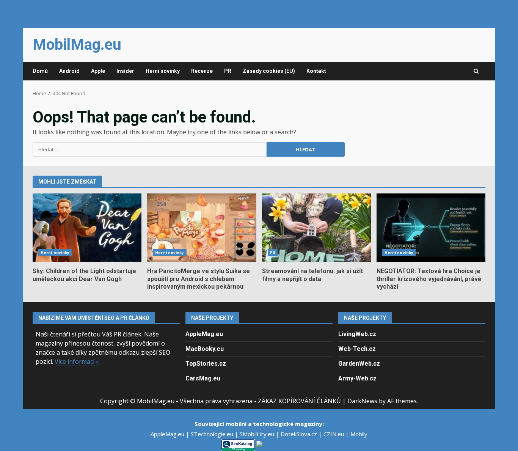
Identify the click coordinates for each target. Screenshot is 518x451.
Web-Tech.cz (357, 348)
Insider (125, 71)
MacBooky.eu (204, 348)
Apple (98, 71)
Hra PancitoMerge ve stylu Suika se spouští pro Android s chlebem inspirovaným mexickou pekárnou (201, 227)
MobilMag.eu (77, 44)
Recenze (202, 71)
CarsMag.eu (202, 378)
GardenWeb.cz (359, 363)
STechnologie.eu (213, 434)
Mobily (358, 434)
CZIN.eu (334, 434)
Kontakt (316, 71)
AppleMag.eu (204, 334)
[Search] (476, 71)
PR (227, 71)
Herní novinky (163, 71)
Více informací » (77, 361)
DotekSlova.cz (300, 434)
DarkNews (362, 401)
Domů (40, 71)
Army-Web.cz (357, 378)
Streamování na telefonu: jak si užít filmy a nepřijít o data (316, 227)
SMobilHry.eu (258, 434)
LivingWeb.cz (357, 334)
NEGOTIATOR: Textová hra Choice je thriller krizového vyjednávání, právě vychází (431, 227)
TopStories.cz (205, 363)
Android (69, 71)
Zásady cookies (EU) (269, 71)
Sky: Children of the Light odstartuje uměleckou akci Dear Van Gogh (87, 227)
